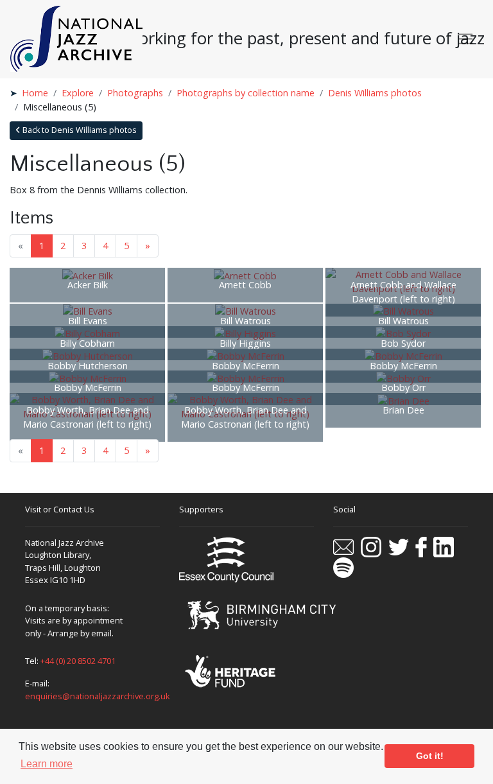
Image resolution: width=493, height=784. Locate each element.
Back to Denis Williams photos (79, 130)
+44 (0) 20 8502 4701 (78, 660)
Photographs (135, 93)
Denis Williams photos (375, 93)
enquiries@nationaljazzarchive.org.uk (97, 696)
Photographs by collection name (246, 93)
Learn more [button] (47, 763)
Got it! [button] (430, 756)
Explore (78, 93)
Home (35, 93)
